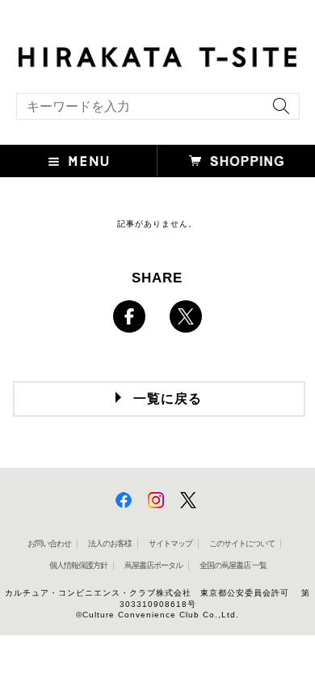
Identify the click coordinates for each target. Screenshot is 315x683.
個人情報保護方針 (78, 565)
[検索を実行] (277, 111)
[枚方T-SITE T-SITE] (157, 55)
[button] (79, 161)
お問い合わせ (49, 543)
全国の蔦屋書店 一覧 (233, 565)
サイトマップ (170, 543)
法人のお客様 (110, 543)
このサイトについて (242, 543)
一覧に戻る (167, 398)
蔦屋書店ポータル (153, 565)
